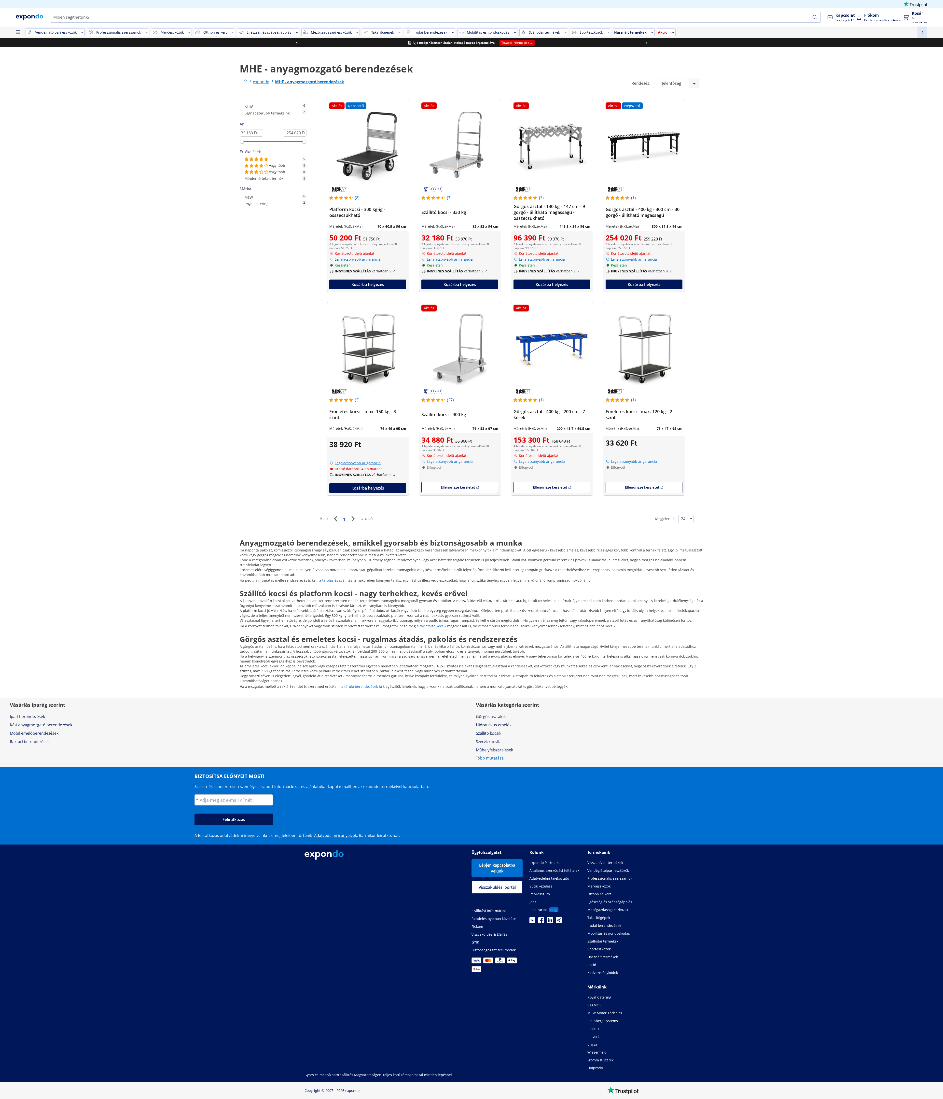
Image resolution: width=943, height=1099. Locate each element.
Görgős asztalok (491, 716)
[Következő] (352, 518)
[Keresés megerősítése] (815, 17)
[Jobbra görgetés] (646, 43)
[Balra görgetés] (297, 43)
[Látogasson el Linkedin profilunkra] (550, 921)
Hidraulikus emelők (494, 725)
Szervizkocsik (488, 741)
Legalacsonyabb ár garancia (358, 259)
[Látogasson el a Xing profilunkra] (559, 921)
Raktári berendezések (30, 741)
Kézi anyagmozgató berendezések (41, 725)
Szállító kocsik (488, 733)
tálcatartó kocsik (433, 626)
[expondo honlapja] (246, 82)
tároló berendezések (361, 686)
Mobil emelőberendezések (34, 733)
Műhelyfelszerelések (494, 750)
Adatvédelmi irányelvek (335, 835)
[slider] (242, 141)
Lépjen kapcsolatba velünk (497, 868)
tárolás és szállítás (337, 580)
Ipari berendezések (27, 716)
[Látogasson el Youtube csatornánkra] (532, 921)
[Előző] (335, 518)
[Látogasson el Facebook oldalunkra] (541, 921)
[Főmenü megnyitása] (18, 32)
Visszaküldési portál (497, 887)
